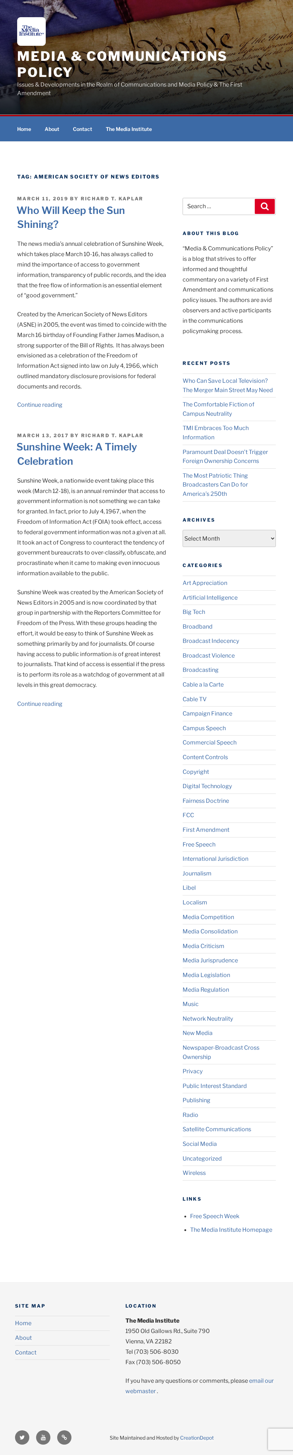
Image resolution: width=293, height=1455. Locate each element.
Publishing (196, 1100)
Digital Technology (207, 786)
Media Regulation (206, 989)
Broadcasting (201, 670)
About (52, 129)
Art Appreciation (205, 583)
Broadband (198, 626)
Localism (195, 902)
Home (24, 129)
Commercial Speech (210, 742)
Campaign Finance (207, 713)
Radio (190, 1115)
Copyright (196, 771)
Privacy (193, 1071)
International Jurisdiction (215, 858)
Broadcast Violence (209, 655)
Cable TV (195, 699)
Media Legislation (206, 975)
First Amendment (206, 829)
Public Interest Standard (215, 1086)
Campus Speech (204, 728)
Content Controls (205, 757)
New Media (198, 1033)
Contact (82, 129)
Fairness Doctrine (206, 800)
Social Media (200, 1144)
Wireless (194, 1173)
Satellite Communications (217, 1129)
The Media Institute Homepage (231, 1229)
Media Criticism (203, 946)
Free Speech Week (214, 1216)
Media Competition (208, 917)
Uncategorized (202, 1158)
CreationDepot (197, 1438)
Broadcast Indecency (211, 641)
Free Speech (199, 844)
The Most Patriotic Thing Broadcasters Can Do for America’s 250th (215, 484)
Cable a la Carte (203, 684)
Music (191, 1004)
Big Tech (194, 612)
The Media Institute (129, 129)
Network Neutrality (208, 1018)
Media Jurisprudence (210, 960)
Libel (189, 887)
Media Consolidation (210, 931)
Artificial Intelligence (210, 597)
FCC (188, 815)
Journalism (197, 873)
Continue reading (40, 404)
